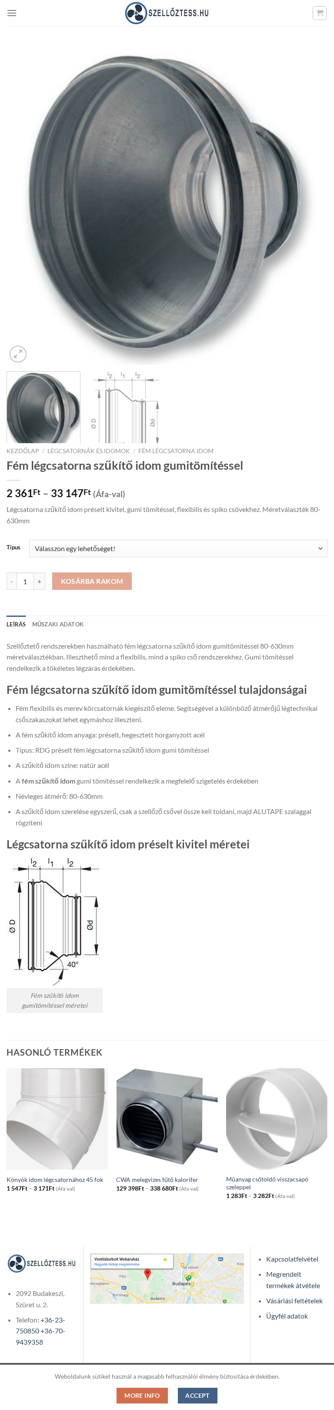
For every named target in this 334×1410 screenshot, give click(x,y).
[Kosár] (320, 13)
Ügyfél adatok (287, 1316)
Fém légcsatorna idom (176, 451)
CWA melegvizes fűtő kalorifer (157, 1179)
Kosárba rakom (92, 581)
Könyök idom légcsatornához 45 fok (55, 1179)
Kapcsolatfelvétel (292, 1259)
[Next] (310, 204)
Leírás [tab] (16, 624)
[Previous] (24, 204)
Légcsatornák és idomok (88, 451)
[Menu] (12, 13)
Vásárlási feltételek (294, 1300)
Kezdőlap (23, 451)
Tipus (13, 548)
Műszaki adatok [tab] (58, 624)
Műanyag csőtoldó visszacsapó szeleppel (267, 1183)
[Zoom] (18, 354)
